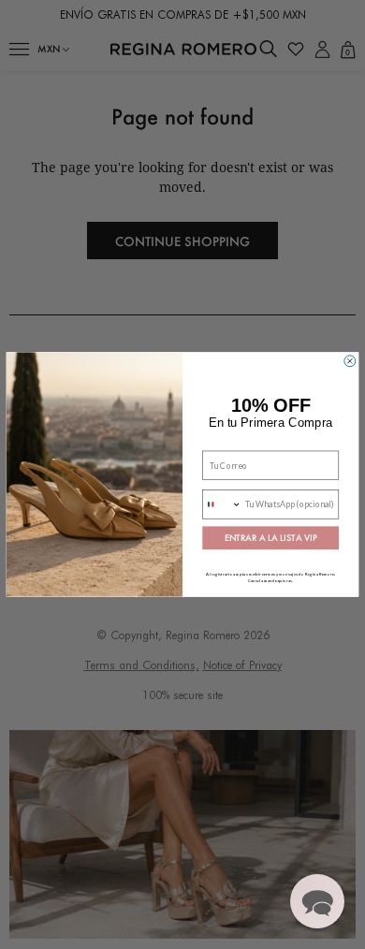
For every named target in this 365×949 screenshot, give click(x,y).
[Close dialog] (350, 361)
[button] (317, 901)
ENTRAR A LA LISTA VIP (271, 538)
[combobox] (222, 504)
